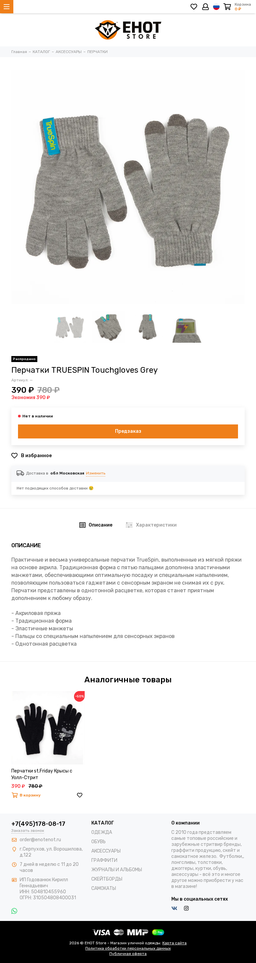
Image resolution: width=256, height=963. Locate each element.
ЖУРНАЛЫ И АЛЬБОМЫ (116, 870)
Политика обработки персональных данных (128, 948)
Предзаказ (128, 431)
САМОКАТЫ (103, 888)
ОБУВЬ (98, 842)
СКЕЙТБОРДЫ (106, 879)
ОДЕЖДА (101, 832)
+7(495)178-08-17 (38, 824)
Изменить (95, 473)
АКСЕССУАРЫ (106, 851)
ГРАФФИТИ (104, 860)
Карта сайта (174, 943)
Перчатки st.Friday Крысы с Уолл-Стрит (41, 774)
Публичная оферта (128, 953)
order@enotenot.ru (40, 840)
